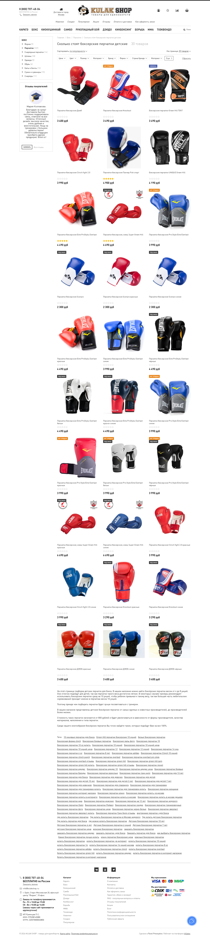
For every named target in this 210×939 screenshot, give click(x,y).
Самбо (68, 29)
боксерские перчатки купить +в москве (145, 793)
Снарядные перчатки (36, 52)
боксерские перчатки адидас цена (136, 769)
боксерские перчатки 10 (148, 741)
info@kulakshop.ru (31, 888)
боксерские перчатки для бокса (72, 777)
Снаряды (30, 76)
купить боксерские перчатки (71, 841)
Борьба (139, 29)
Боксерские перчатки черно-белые (129, 809)
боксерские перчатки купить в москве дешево (160, 797)
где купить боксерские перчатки (72, 817)
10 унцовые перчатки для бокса (79, 737)
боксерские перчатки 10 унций (107, 745)
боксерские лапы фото (124, 741)
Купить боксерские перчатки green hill (75, 853)
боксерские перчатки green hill (111, 761)
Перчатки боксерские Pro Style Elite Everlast (169, 234)
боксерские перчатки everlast (106, 757)
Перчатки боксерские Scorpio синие (165, 296)
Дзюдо (107, 29)
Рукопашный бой (87, 29)
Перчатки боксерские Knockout (117, 110)
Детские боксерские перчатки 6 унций (112, 825)
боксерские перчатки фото (70, 809)
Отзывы (106, 21)
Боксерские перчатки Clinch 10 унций (159, 753)
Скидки (70, 21)
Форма (29, 44)
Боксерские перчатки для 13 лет (167, 773)
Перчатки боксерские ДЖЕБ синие (118, 669)
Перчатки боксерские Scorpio (70, 296)
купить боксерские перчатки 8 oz (152, 845)
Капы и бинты (32, 68)
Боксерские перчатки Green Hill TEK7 (166, 110)
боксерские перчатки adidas (125, 753)
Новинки (59, 21)
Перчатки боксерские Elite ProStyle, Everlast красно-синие (123, 422)
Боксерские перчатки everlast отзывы (75, 761)
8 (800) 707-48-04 (29, 9)
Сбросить (186, 58)
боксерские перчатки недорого (162, 801)
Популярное (83, 21)
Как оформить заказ (145, 21)
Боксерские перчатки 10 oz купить (74, 745)
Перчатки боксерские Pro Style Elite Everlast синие (169, 422)
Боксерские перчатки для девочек (106, 777)
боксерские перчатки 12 (106, 749)
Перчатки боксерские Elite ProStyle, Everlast (77, 234)
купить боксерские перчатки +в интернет (107, 841)
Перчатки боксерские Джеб (69, 110)
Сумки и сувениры (34, 72)
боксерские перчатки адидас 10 (102, 769)
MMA (151, 29)
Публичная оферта (115, 918)
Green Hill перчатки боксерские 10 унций (116, 737)
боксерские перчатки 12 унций (134, 749)
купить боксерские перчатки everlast (147, 849)
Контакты (111, 884)
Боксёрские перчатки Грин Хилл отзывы (115, 813)
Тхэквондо (164, 29)
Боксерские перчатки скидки (129, 805)
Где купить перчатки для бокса (72, 821)
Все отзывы (39, 147)
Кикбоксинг (123, 29)
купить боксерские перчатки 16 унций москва (111, 845)
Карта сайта (65, 933)
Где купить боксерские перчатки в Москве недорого (115, 817)
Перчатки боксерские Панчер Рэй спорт (121, 172)
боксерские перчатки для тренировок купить (124, 789)
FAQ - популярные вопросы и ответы (123, 898)
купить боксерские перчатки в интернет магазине (157, 853)
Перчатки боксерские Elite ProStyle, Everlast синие (123, 359)
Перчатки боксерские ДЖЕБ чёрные (165, 669)
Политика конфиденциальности (121, 912)
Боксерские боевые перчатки (97, 741)
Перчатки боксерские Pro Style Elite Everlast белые (123, 483)
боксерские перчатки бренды (71, 773)
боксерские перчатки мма (69, 801)
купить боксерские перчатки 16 (72, 845)
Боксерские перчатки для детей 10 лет (76, 781)
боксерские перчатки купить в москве (117, 797)
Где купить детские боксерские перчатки (162, 817)
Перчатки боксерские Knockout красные (121, 607)
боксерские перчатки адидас (71, 769)
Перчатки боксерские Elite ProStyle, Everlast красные (77, 359)
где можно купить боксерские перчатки (108, 821)
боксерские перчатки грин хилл (135, 773)
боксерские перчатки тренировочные (163, 805)
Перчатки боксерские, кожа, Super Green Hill (123, 234)
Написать (27, 147)
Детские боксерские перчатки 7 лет (150, 825)
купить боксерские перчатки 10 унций (147, 841)
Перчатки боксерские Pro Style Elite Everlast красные (77, 483)
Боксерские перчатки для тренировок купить (79, 789)
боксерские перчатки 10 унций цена (74, 749)
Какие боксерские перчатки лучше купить (78, 837)
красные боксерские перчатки (149, 837)
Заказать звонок (30, 14)
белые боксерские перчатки (151, 737)
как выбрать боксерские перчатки (173, 833)
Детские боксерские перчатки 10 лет (147, 821)
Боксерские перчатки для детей (139, 777)
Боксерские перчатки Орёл (70, 805)
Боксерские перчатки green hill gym (144, 761)
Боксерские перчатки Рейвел (99, 805)
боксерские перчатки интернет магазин (76, 793)
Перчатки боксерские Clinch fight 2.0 (73, 172)
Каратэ (23, 29)
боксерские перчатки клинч (111, 793)
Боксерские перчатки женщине (163, 789)
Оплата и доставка (123, 21)
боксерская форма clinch (69, 741)
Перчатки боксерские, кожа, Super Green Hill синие (123, 546)
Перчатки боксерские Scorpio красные (120, 296)
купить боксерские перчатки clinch (110, 849)
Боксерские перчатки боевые (168, 769)
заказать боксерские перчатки (139, 829)
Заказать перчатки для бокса (141, 833)
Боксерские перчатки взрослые (102, 773)
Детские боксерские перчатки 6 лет (74, 825)
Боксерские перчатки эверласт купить (75, 813)
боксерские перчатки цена (98, 809)
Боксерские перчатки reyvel (149, 765)
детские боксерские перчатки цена (74, 829)
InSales (187, 933)
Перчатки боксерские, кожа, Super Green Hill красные (77, 546)
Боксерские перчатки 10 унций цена (141, 745)
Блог (109, 908)
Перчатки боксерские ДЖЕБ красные (74, 669)
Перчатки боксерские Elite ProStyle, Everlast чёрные (169, 359)
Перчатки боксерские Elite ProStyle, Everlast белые (77, 422)
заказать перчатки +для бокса (110, 833)
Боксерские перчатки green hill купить (75, 765)
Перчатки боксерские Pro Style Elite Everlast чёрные (169, 483)
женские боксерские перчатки (107, 829)
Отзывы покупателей (116, 901)
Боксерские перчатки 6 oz (69, 753)
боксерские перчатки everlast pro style (140, 757)
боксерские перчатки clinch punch (73, 757)
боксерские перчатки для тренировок (148, 785)
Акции (96, 21)
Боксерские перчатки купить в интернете (77, 797)
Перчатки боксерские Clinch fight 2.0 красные (169, 544)
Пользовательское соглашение (121, 915)
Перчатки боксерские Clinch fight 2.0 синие (76, 607)
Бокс (35, 29)
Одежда (29, 60)
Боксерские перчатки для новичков (74, 785)
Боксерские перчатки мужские (99, 801)
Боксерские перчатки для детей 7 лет (153, 781)
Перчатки (31, 48)
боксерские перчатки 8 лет (97, 753)
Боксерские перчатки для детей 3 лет (115, 781)
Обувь (28, 64)
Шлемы (30, 56)
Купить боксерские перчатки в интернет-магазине (81, 857)
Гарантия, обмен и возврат (119, 894)
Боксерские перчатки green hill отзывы (115, 765)
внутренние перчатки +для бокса (153, 813)
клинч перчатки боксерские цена (117, 837)
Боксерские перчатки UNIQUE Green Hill (167, 172)
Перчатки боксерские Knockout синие (166, 607)
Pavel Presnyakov (155, 933)
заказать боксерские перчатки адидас (75, 833)
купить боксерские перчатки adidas (74, 849)
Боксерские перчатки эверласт (163, 809)
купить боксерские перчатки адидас (113, 853)
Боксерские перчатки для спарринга (111, 785)
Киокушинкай (51, 29)
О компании (112, 881)
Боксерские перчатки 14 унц (165, 749)
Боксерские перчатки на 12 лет (130, 801)
